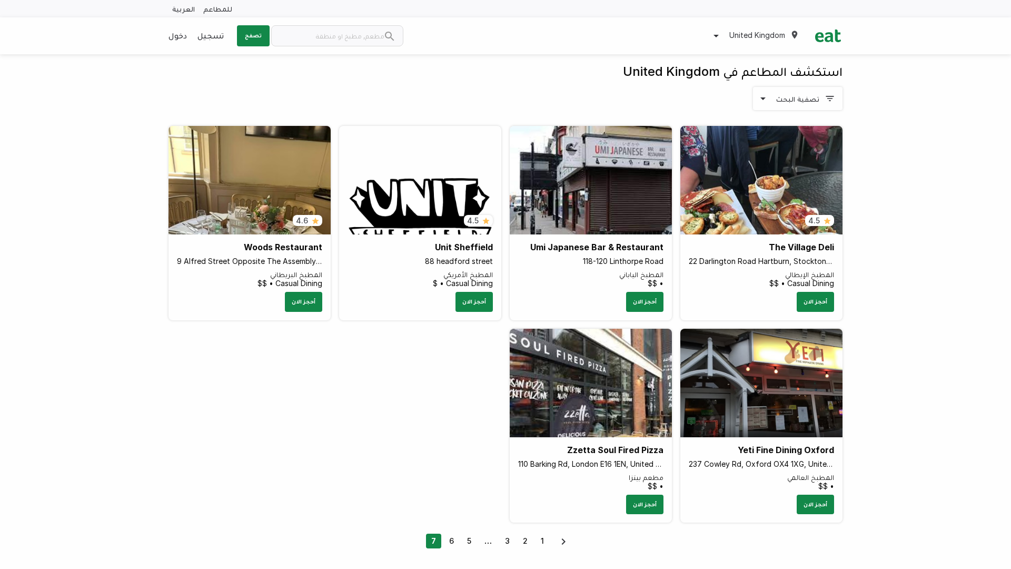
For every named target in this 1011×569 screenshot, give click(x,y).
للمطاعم (217, 8)
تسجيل (210, 35)
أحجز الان (815, 301)
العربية (183, 8)
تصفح (253, 35)
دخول (177, 35)
